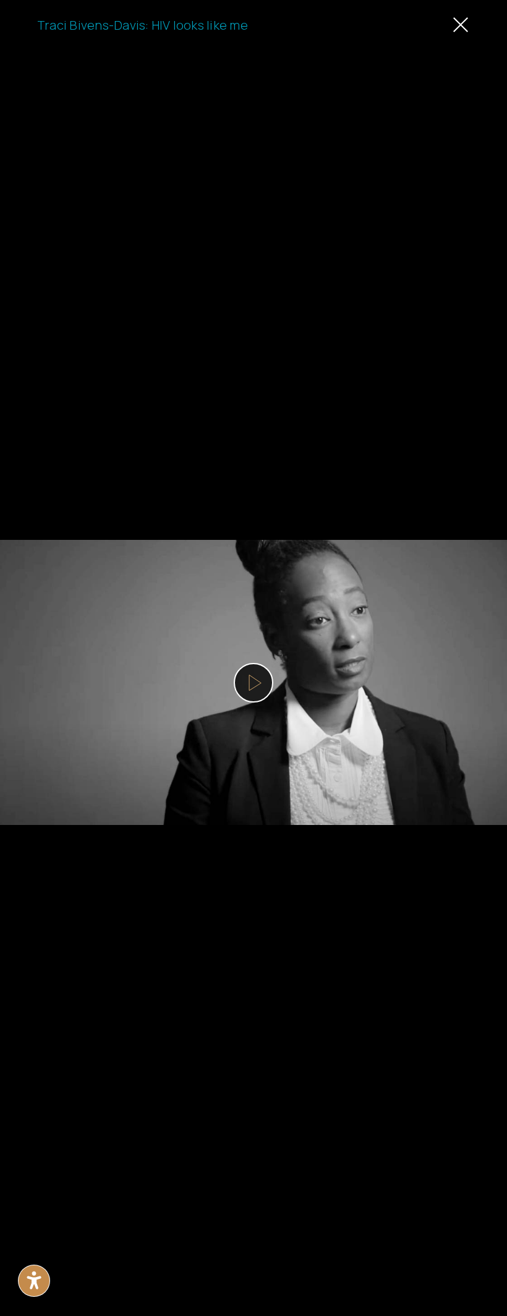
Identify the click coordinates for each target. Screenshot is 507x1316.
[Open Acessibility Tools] (34, 1280)
